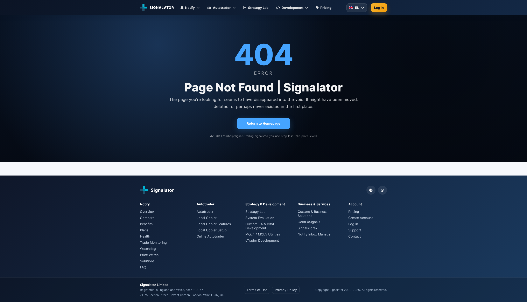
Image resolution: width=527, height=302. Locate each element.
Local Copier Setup (212, 230)
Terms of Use (257, 290)
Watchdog (148, 249)
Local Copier (207, 218)
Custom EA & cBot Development (259, 226)
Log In (379, 8)
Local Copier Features (214, 224)
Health (145, 236)
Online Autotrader (210, 236)
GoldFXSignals (309, 222)
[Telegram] (370, 190)
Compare (147, 218)
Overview (147, 212)
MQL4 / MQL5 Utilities (262, 234)
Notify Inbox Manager (315, 234)
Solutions (147, 261)
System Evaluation (259, 218)
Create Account (360, 218)
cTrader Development (262, 240)
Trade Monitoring (153, 242)
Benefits (146, 224)
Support (354, 230)
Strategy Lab (255, 212)
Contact (354, 236)
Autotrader (205, 212)
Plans (144, 230)
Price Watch (149, 255)
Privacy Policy (286, 290)
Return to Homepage (263, 123)
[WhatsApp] (382, 190)
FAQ (143, 267)
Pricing (353, 212)
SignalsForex (307, 228)
